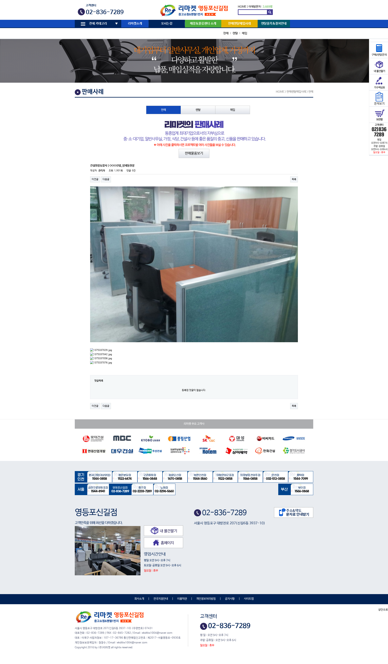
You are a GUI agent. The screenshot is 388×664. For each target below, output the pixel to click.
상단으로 (383, 609)
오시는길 (166, 23)
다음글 (106, 179)
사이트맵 (249, 598)
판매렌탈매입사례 (239, 23)
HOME (242, 6)
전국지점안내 (160, 598)
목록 (294, 179)
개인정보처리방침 (206, 598)
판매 (226, 33)
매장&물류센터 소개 (203, 23)
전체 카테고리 (98, 23)
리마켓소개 (135, 23)
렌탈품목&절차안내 (274, 23)
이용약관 (182, 598)
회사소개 (139, 598)
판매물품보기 (194, 153)
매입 (244, 33)
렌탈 (235, 33)
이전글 (95, 179)
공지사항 (230, 598)
